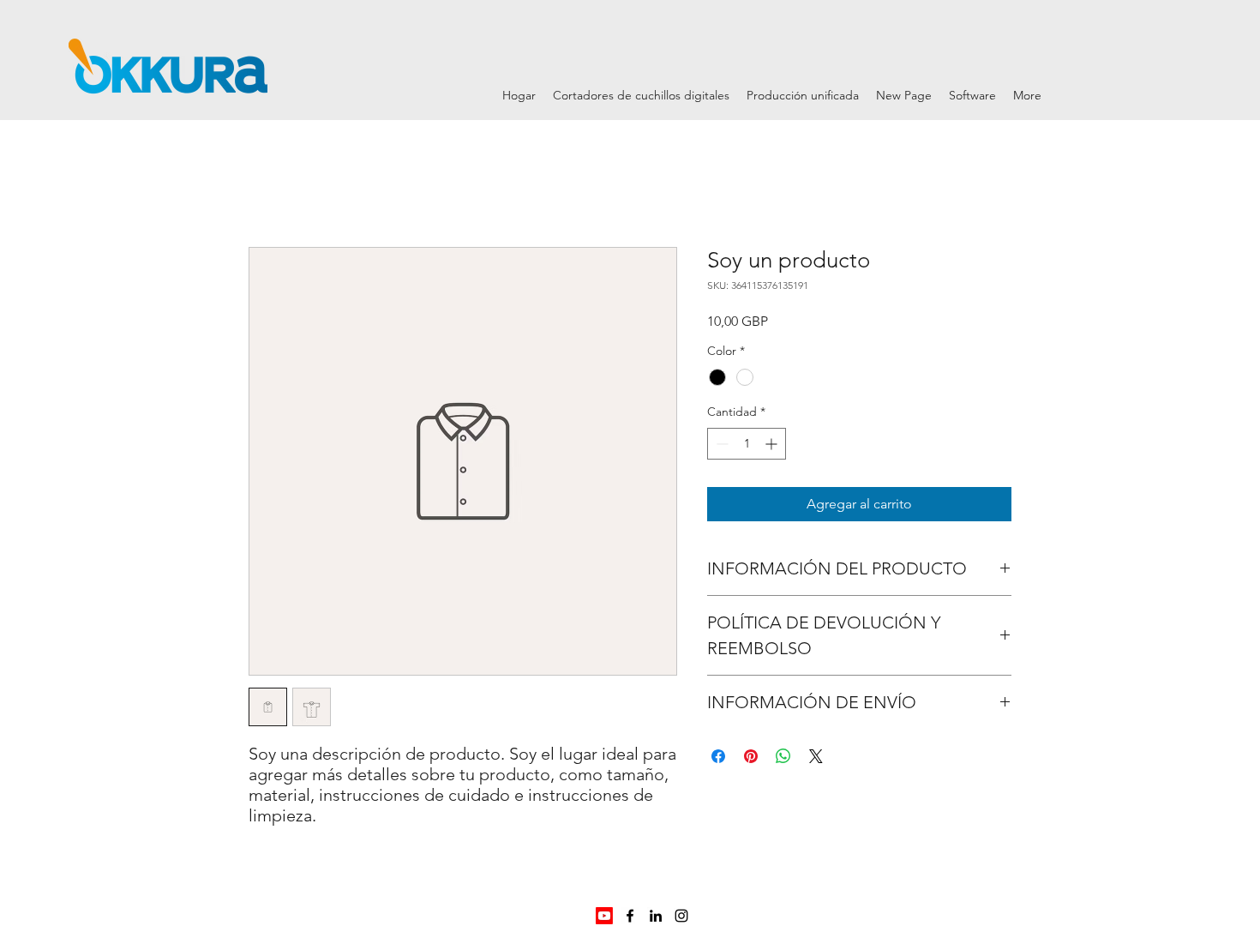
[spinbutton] (746, 444)
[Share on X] (816, 756)
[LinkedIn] (655, 915)
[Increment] (772, 444)
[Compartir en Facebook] (718, 756)
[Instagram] (681, 915)
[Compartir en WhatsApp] (783, 756)
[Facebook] (630, 915)
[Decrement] (720, 444)
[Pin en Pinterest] (751, 756)
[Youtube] (604, 915)
